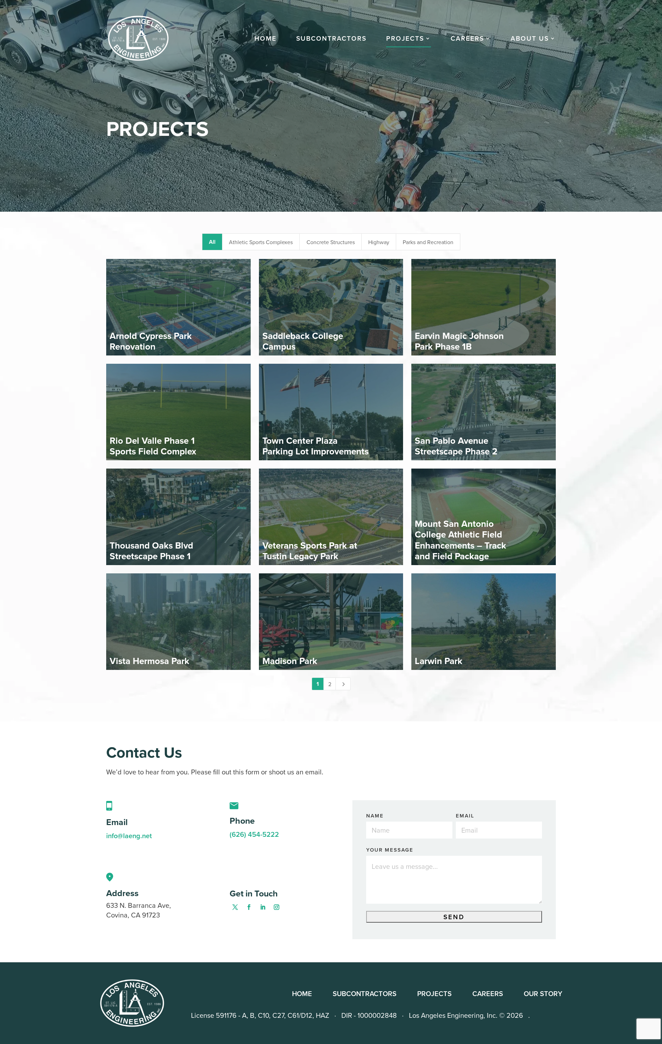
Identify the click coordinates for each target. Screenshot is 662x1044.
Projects (405, 39)
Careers (487, 993)
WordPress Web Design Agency (548, 1015)
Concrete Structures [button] (331, 242)
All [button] (212, 242)
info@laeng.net (129, 836)
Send (453, 917)
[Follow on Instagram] (276, 907)
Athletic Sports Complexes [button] (261, 242)
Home (265, 39)
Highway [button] (378, 242)
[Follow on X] (235, 907)
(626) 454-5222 (254, 834)
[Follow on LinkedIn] (262, 907)
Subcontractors (331, 39)
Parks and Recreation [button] (428, 242)
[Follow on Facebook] (248, 907)
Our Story (543, 993)
